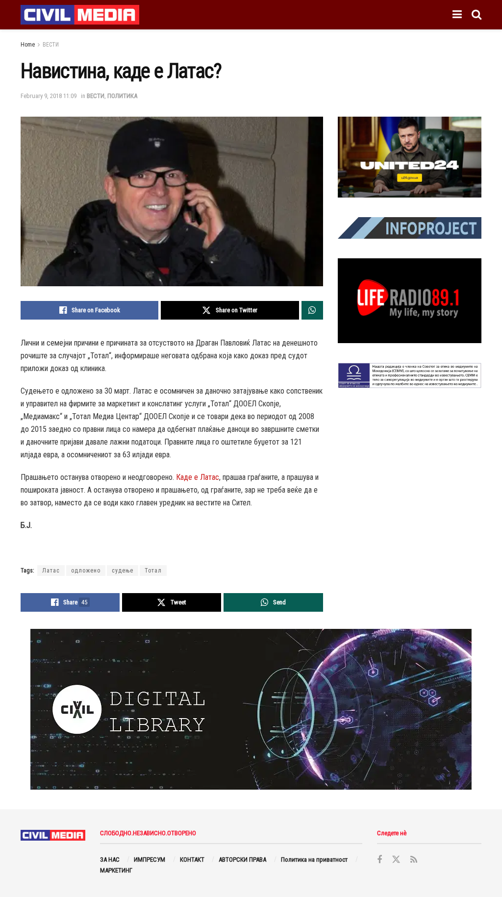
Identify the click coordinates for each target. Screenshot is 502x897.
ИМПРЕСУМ (149, 859)
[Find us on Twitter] (396, 860)
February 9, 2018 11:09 (48, 96)
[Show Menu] (457, 14)
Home (28, 44)
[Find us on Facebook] (379, 860)
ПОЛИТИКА (122, 96)
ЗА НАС (110, 859)
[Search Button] (476, 14)
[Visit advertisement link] (409, 157)
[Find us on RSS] (413, 860)
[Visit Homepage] (80, 15)
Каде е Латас (197, 477)
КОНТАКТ (192, 859)
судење (122, 570)
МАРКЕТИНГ (116, 870)
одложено (85, 570)
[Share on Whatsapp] (312, 310)
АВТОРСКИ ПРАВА (242, 859)
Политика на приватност (314, 859)
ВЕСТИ (51, 44)
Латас (51, 570)
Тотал (153, 570)
